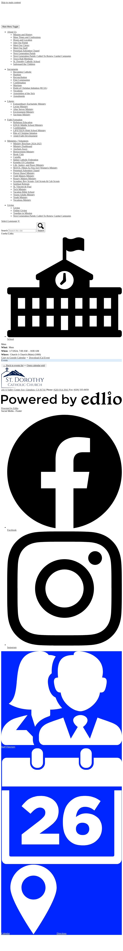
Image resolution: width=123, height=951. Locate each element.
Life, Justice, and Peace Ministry (28, 165)
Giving (16, 208)
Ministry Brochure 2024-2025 (27, 143)
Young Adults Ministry (24, 194)
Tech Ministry (19, 189)
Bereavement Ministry (23, 151)
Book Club (18, 154)
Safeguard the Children (24, 64)
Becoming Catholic (22, 72)
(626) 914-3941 (61, 389)
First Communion (21, 80)
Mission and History (22, 34)
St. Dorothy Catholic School (26, 61)
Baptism (17, 74)
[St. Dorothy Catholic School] (22, 23)
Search (4, 230)
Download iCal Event (39, 357)
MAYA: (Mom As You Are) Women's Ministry (35, 168)
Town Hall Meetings (23, 59)
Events (4, 360)
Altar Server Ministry (23, 109)
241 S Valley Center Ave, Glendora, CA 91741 (23, 389)
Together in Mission (22, 213)
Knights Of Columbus (23, 162)
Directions (61, 933)
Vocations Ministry (22, 200)
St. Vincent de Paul (22, 186)
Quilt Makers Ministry (23, 176)
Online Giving (20, 210)
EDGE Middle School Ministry (28, 125)
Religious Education (22, 122)
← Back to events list (13, 365)
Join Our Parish (20, 42)
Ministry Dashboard (22, 146)
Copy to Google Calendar (13, 357)
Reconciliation (20, 77)
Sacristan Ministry (21, 114)
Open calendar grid (36, 365)
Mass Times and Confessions (27, 37)
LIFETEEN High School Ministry (29, 130)
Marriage (17, 85)
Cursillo (17, 157)
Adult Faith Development (25, 136)
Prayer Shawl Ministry (23, 173)
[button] (11, 32)
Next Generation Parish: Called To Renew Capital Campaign (42, 56)
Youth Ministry (20, 197)
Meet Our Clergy (21, 45)
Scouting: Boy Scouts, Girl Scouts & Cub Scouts (36, 181)
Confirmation (19, 82)
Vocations (17, 90)
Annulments (19, 96)
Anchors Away (20, 149)
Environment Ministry (23, 112)
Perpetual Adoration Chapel (26, 50)
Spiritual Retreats (21, 184)
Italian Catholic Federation (25, 159)
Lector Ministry (20, 106)
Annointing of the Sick (24, 93)
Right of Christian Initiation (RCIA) (30, 88)
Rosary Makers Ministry (24, 178)
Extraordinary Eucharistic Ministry (29, 104)
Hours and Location (22, 40)
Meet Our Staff (20, 48)
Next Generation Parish (24, 53)
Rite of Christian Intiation (25, 133)
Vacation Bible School (23, 192)
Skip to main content (11, 2)
